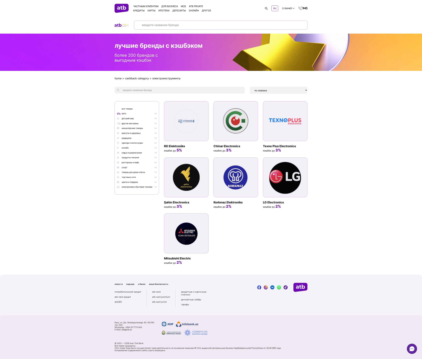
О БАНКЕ (287, 8)
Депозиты (179, 10)
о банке (141, 284)
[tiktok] (286, 287)
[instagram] (266, 287)
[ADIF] (167, 324)
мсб (183, 6)
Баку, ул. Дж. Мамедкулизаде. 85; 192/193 (134, 322)
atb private (196, 6)
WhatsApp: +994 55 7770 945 (128, 327)
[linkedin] (272, 287)
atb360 (118, 301)
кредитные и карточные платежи (193, 293)
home (118, 78)
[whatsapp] (279, 287)
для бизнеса (169, 6)
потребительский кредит (128, 291)
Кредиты (139, 10)
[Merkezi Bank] (171, 333)
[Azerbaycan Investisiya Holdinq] (195, 333)
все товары (127, 108)
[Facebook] (259, 287)
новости (119, 284)
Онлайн (194, 10)
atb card (156, 291)
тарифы (185, 304)
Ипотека (163, 10)
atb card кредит (123, 297)
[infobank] (187, 324)
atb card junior (159, 301)
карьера (130, 284)
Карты (151, 10)
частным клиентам (145, 6)
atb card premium (161, 297)
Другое (206, 10)
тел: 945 (118, 325)
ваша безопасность (158, 284)
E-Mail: (123, 330)
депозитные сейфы (191, 299)
